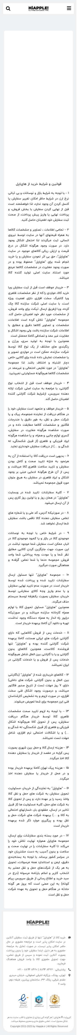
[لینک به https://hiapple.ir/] (38, 922)
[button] (8, 8)
